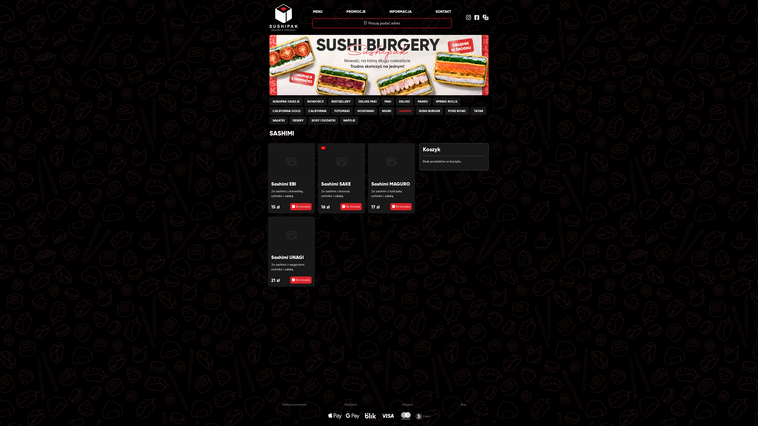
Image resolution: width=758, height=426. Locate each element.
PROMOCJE (356, 11)
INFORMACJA (400, 11)
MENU (318, 11)
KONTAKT (443, 11)
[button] (364, 93)
